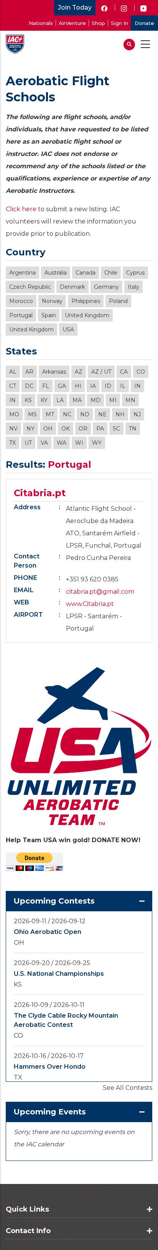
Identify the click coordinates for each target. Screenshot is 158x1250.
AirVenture (72, 23)
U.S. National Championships (59, 973)
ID (108, 385)
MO (14, 414)
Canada (85, 272)
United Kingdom (87, 315)
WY (97, 442)
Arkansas (54, 371)
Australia (55, 272)
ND (84, 414)
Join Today (75, 7)
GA (62, 385)
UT (28, 442)
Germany (106, 286)
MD (95, 400)
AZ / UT (101, 371)
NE (102, 414)
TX (12, 442)
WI (79, 442)
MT (50, 414)
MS (32, 414)
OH (48, 428)
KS (28, 400)
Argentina (22, 272)
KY (44, 400)
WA (61, 442)
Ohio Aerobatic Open (47, 931)
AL (12, 371)
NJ (137, 414)
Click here (21, 209)
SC (116, 428)
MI (113, 400)
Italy (133, 286)
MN (130, 400)
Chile (110, 272)
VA (44, 442)
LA (60, 400)
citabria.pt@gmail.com (100, 591)
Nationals (41, 23)
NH (120, 414)
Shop (98, 23)
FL (45, 385)
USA (68, 329)
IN (137, 385)
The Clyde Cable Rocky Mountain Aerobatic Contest (66, 1020)
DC (29, 385)
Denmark (72, 286)
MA (77, 400)
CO (141, 371)
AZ (78, 371)
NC (67, 414)
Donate (144, 23)
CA (124, 371)
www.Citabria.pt (90, 604)
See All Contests (127, 1087)
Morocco (21, 301)
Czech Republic (30, 286)
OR (83, 428)
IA (93, 385)
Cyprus (135, 272)
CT (12, 385)
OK (65, 428)
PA (100, 428)
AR (29, 371)
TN (133, 428)
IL (122, 385)
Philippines (85, 301)
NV (13, 428)
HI (78, 385)
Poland (118, 301)
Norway (52, 301)
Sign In (119, 23)
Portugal (21, 315)
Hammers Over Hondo (50, 1066)
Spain (48, 315)
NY (30, 428)
